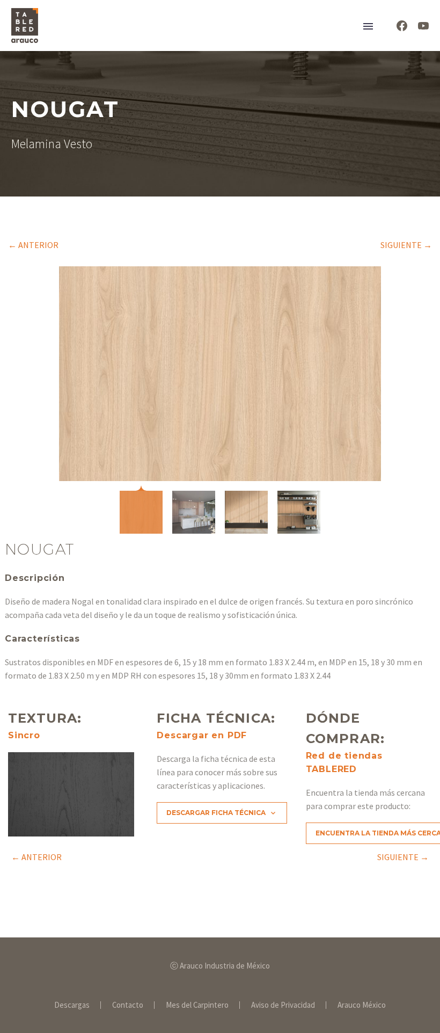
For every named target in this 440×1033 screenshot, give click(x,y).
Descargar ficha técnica (221, 813)
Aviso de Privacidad (283, 1005)
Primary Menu (368, 26)
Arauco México (362, 1005)
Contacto (127, 1005)
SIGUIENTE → (406, 244)
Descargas (72, 1005)
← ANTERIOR (33, 244)
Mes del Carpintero (197, 1005)
